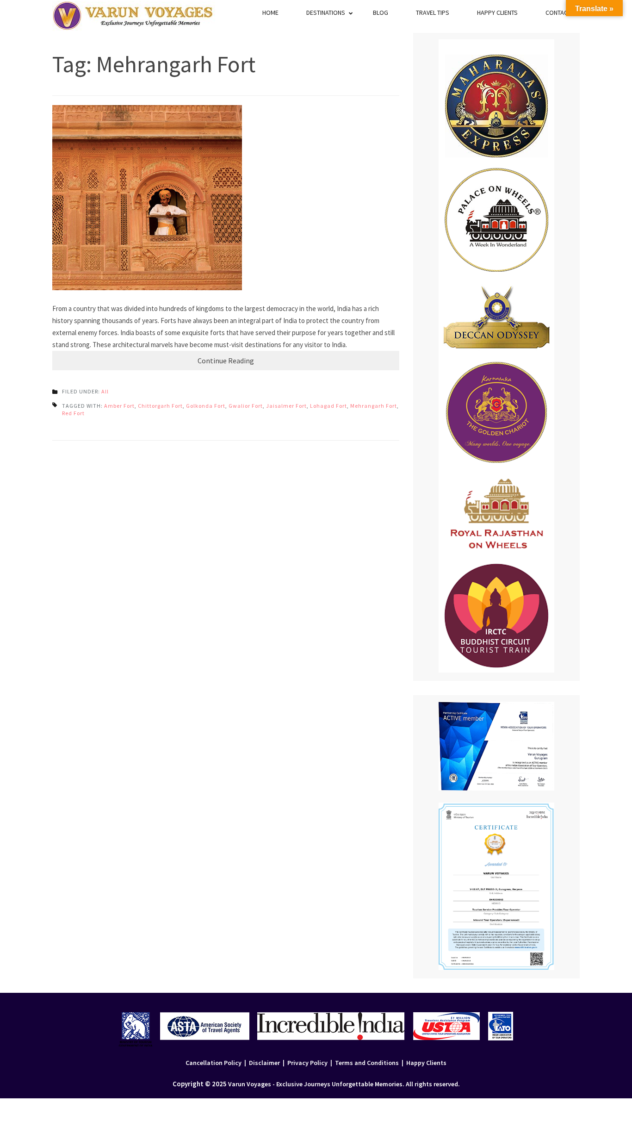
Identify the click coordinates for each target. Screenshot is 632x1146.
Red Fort (73, 413)
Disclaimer (264, 1063)
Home (270, 12)
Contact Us (562, 12)
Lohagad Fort (328, 405)
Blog (380, 12)
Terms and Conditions (367, 1063)
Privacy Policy (307, 1063)
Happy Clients (497, 12)
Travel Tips (432, 12)
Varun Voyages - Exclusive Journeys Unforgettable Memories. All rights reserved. (344, 1084)
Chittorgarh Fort (160, 405)
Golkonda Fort (205, 405)
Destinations (325, 12)
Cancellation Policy (214, 1063)
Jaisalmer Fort (286, 405)
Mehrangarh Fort (373, 405)
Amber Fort (119, 405)
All (105, 391)
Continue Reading (226, 360)
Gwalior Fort (246, 405)
